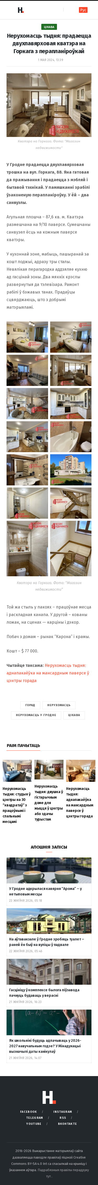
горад (30, 705)
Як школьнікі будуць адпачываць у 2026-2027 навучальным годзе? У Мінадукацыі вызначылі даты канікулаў (45, 1046)
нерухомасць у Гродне (36, 715)
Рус (83, 10)
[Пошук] (67, 10)
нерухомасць (59, 705)
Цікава (49, 27)
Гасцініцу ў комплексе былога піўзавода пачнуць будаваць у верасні (44, 993)
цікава (74, 715)
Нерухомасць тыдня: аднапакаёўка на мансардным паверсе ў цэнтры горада (48, 673)
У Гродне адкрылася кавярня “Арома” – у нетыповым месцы (45, 891)
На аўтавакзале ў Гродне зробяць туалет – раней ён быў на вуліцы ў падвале (46, 942)
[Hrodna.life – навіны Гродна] (21, 10)
